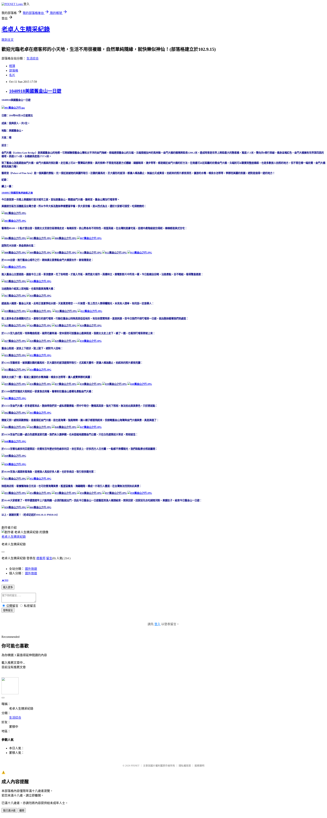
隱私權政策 (185, 765)
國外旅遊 (31, 568)
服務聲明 (199, 765)
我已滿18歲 (9, 810)
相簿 (12, 66)
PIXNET (135, 765)
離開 (21, 810)
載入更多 (8, 587)
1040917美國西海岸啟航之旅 (17, 192)
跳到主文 (8, 39)
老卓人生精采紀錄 (26, 29)
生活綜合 (32, 58)
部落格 (13, 70)
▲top (5, 580)
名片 (12, 75)
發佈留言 (8, 610)
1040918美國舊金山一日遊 (35, 91)
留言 (49, 558)
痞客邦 (40, 558)
